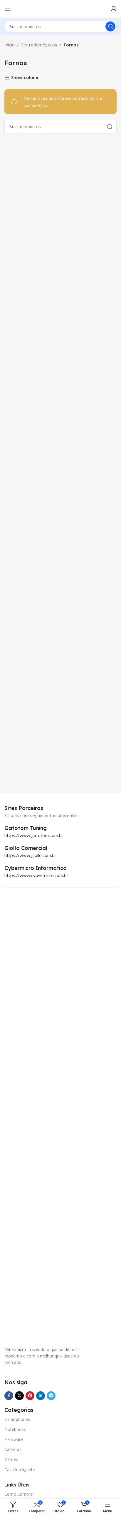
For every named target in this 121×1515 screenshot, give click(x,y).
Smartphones (17, 1419)
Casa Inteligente (19, 1469)
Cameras (12, 1449)
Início (9, 45)
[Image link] (33, 1119)
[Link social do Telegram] (51, 1395)
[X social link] (19, 1395)
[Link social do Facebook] (8, 1395)
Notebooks (15, 1429)
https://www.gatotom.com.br (33, 835)
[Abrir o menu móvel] (7, 9)
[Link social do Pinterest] (30, 1395)
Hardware (13, 1439)
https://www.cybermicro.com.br (36, 875)
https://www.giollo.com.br (30, 855)
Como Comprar (19, 1494)
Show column (25, 77)
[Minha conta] (114, 9)
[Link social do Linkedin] (40, 1395)
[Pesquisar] (110, 26)
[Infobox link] (32, 828)
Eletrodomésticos (39, 45)
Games (11, 1459)
